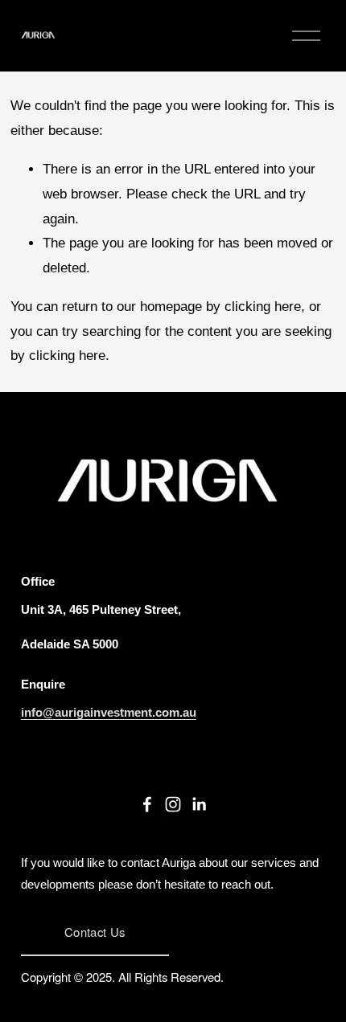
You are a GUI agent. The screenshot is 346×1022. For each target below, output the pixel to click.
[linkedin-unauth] (199, 804)
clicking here (262, 306)
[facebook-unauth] (147, 804)
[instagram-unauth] (173, 804)
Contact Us (94, 931)
